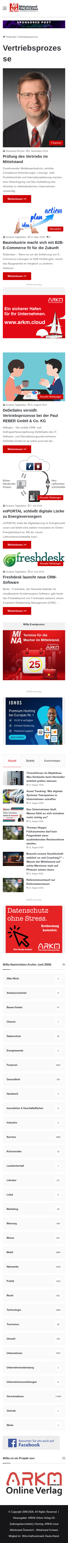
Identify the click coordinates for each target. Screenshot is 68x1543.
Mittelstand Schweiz (47, 1530)
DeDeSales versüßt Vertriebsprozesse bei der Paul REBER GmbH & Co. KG (30, 415)
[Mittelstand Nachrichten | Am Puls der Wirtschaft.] (23, 8)
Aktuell (12, 760)
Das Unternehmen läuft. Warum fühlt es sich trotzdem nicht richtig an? (45, 813)
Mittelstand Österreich (22, 1530)
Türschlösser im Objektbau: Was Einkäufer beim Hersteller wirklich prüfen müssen (45, 776)
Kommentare (52, 760)
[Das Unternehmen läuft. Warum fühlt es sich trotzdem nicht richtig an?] (13, 814)
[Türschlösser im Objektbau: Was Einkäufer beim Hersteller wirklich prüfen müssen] (13, 778)
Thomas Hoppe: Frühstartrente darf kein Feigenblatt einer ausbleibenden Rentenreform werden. (45, 835)
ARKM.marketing (34, 284)
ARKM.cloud (51, 1524)
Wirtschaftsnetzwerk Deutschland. (41, 1536)
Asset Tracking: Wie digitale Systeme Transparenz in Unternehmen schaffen (44, 795)
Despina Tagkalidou (16, 237)
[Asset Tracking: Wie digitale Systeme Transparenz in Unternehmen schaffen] (13, 796)
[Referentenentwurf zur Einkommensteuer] (13, 885)
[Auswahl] (5, 9)
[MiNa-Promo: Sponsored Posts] (34, 24)
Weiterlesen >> (17, 198)
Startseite (10, 36)
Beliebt (30, 760)
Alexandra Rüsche (15, 151)
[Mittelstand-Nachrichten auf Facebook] (31, 1448)
